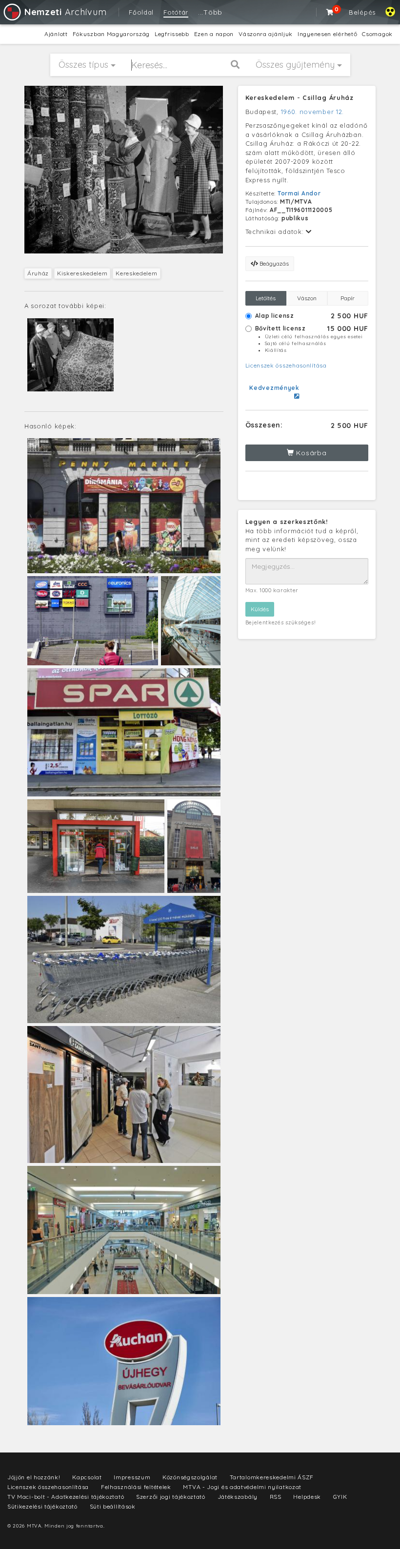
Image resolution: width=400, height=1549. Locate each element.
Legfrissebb (172, 34)
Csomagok (377, 34)
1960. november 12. (312, 112)
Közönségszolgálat (190, 1477)
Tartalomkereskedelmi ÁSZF (272, 1477)
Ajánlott (56, 34)
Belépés (362, 12)
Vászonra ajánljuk (266, 34)
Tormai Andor (299, 193)
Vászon (307, 298)
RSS (275, 1496)
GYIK (340, 1496)
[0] (330, 12)
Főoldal (141, 12)
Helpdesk (307, 1496)
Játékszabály (238, 1496)
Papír (347, 298)
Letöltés (266, 298)
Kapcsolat (86, 1477)
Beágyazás (273, 263)
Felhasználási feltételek (136, 1487)
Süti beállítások (113, 1506)
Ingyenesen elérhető (327, 34)
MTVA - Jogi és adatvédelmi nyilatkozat (242, 1487)
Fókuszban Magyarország (111, 34)
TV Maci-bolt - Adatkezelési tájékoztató (65, 1496)
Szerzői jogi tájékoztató (170, 1496)
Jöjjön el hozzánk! (33, 1477)
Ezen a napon (214, 34)
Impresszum (132, 1477)
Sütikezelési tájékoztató (42, 1506)
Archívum (65, 12)
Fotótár (175, 12)
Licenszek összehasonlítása (286, 365)
